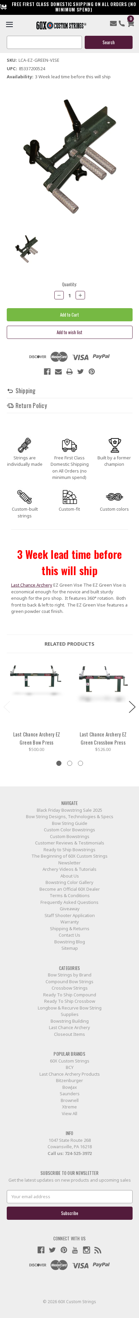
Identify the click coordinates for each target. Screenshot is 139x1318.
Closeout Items (69, 1034)
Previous (6, 707)
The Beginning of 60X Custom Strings (69, 856)
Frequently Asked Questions (69, 902)
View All (69, 1113)
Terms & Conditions (70, 895)
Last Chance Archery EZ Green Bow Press (36, 738)
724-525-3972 (78, 1153)
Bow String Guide (69, 823)
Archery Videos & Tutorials (69, 869)
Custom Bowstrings (69, 836)
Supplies (70, 1014)
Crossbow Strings (70, 988)
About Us (69, 876)
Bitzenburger (69, 1080)
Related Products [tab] (69, 643)
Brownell (70, 1100)
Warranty (69, 922)
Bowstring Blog (69, 942)
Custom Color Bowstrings (69, 830)
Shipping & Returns (69, 928)
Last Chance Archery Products (69, 1074)
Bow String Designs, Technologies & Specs (69, 816)
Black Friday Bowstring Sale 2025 (69, 810)
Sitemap (69, 948)
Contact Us (69, 935)
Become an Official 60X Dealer (69, 889)
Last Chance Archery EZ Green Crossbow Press (103, 738)
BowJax (69, 1087)
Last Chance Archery (31, 585)
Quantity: (69, 284)
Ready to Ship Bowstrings (69, 849)
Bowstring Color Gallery (69, 882)
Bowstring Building (70, 1021)
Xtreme (69, 1107)
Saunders (70, 1094)
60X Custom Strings (69, 1061)
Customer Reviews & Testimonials (69, 843)
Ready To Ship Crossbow (69, 1001)
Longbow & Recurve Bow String (70, 1008)
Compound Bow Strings (69, 981)
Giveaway (70, 909)
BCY (70, 1067)
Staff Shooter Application (70, 915)
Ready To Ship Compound (69, 995)
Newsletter (69, 863)
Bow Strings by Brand (69, 975)
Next (132, 707)
